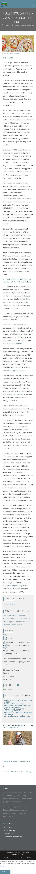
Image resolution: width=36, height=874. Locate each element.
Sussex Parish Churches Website (16, 619)
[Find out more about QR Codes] (18, 685)
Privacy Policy (9, 830)
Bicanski (10, 53)
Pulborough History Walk (13, 394)
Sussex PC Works (27, 858)
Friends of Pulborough (13, 837)
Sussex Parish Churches (12, 343)
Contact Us (8, 834)
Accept (5, 872)
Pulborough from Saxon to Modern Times (22, 25)
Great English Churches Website (16, 622)
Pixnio (17, 53)
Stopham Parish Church (12, 625)
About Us (7, 827)
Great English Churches (16, 371)
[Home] (2, 25)
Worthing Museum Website (14, 615)
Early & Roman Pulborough (16, 762)
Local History (9, 604)
